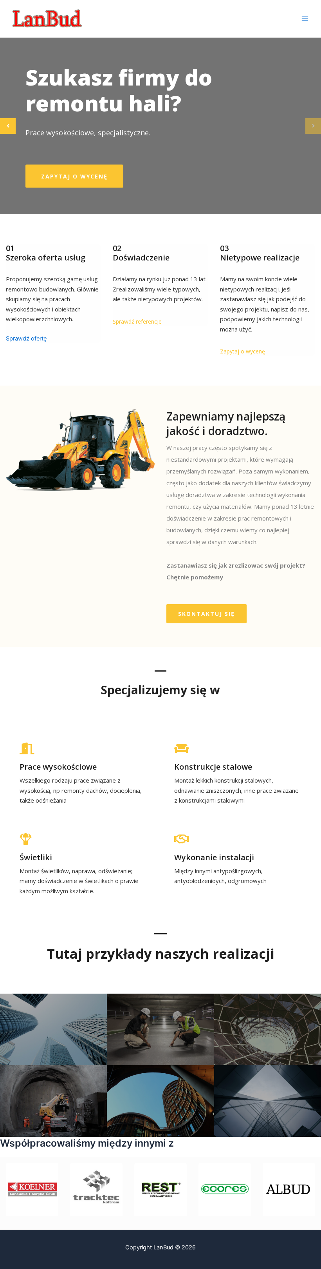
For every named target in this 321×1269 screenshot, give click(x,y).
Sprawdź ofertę (26, 338)
